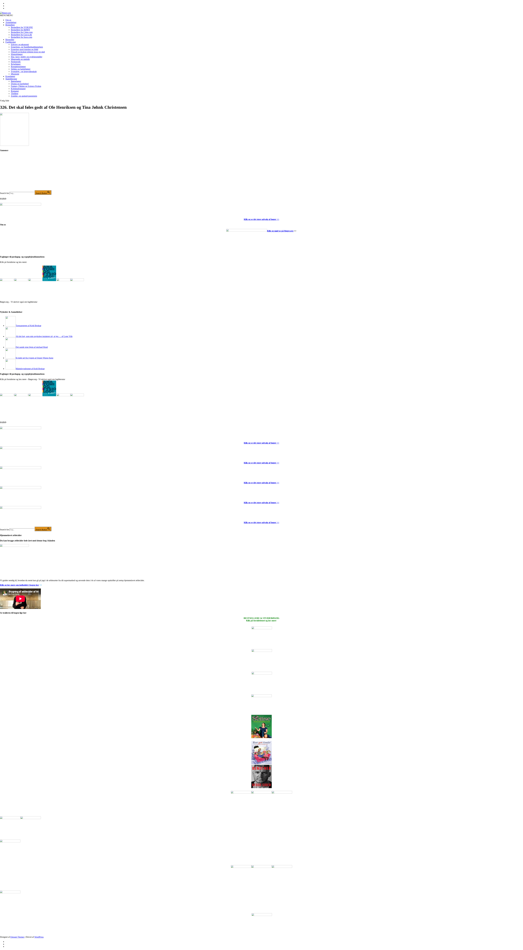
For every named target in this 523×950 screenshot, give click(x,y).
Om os (8, 20)
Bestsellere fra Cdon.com (22, 32)
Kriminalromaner (18, 88)
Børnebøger (16, 81)
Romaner (15, 91)
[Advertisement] (20, 173)
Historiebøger (17, 54)
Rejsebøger (16, 64)
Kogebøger (10, 76)
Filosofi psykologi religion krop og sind (28, 52)
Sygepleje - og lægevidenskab (24, 71)
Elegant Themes (17, 937)
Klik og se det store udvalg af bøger (260, 219)
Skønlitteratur (11, 79)
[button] (6, 15)
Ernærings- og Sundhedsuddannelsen (27, 47)
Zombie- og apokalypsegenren (24, 96)
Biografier (9, 39)
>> (277, 219)
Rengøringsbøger (18, 66)
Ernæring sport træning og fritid (24, 49)
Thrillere (14, 93)
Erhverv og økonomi (20, 44)
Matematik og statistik (20, 59)
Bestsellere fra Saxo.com (21, 37)
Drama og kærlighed (20, 84)
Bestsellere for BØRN (20, 30)
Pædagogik (16, 61)
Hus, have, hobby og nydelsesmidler (26, 57)
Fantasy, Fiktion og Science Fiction (26, 86)
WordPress (39, 937)
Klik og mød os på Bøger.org (280, 231)
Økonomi (15, 74)
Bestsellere (10, 25)
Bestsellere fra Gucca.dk (21, 35)
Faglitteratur (10, 42)
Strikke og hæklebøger (20, 69)
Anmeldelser (10, 22)
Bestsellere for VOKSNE (22, 27)
